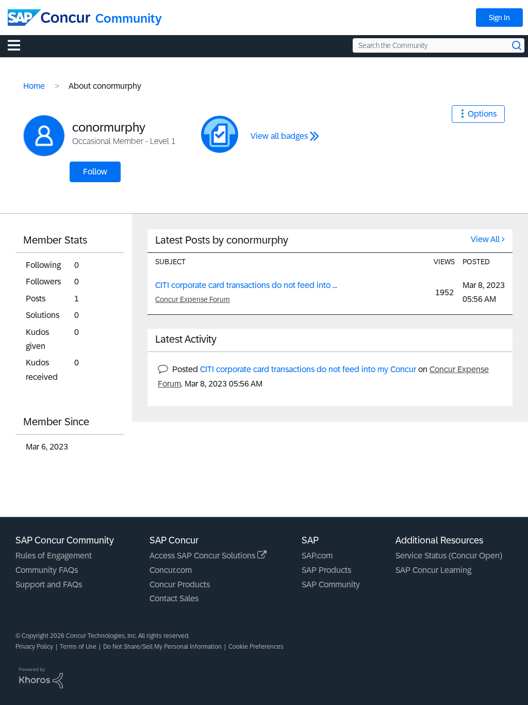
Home (34, 86)
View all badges (279, 136)
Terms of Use (78, 646)
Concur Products (180, 584)
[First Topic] (219, 134)
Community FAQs (46, 570)
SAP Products (326, 570)
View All (485, 239)
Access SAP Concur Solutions (203, 555)
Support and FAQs (48, 584)
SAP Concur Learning (433, 570)
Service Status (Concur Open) (448, 555)
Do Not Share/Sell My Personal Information (162, 646)
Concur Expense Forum (192, 299)
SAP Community (331, 584)
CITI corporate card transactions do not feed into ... (246, 285)
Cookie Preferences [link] (256, 646)
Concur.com (171, 570)
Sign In (499, 17)
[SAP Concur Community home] (49, 17)
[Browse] (19, 45)
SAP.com (317, 555)
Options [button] (482, 113)
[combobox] (438, 45)
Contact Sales (174, 598)
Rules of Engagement (53, 555)
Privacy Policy (34, 646)
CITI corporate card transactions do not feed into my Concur (308, 369)
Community (128, 18)
